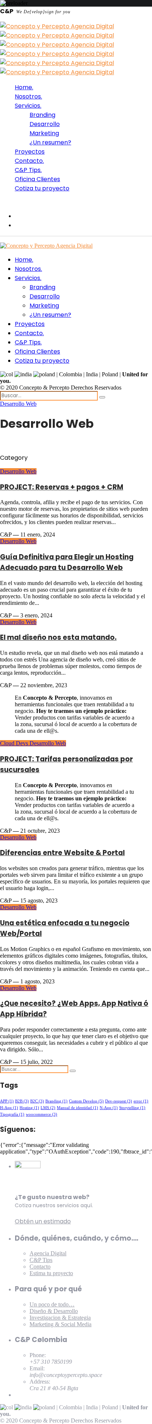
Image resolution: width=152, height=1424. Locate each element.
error (141, 1101)
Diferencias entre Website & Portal (62, 853)
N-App (109, 1107)
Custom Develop (86, 1101)
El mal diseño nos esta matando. (58, 637)
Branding (56, 1101)
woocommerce (41, 1114)
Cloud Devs (15, 743)
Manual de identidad (77, 1107)
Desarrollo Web (18, 404)
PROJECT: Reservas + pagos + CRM (61, 487)
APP (7, 1101)
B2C (37, 1101)
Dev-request (118, 1101)
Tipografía (12, 1114)
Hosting (29, 1107)
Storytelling (132, 1107)
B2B (22, 1101)
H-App (9, 1107)
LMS (48, 1107)
